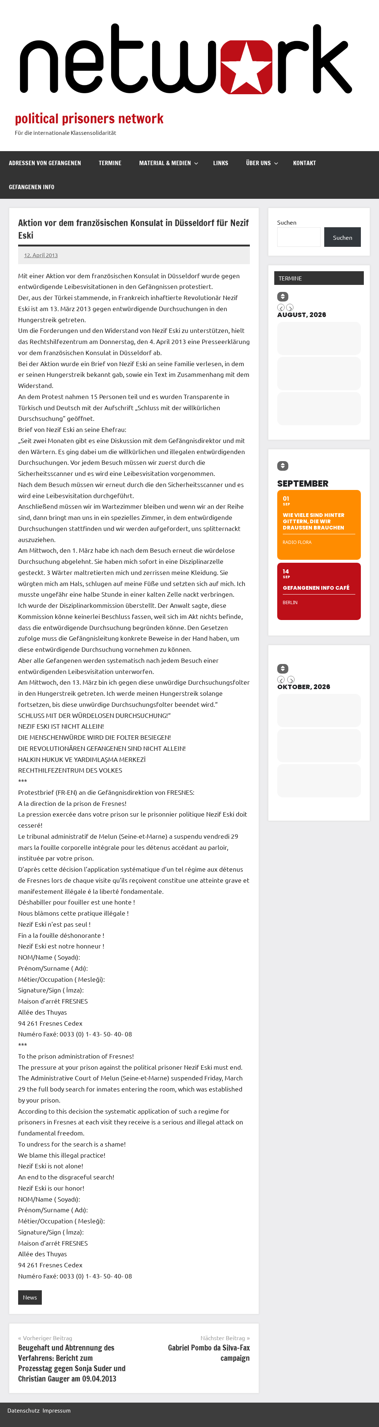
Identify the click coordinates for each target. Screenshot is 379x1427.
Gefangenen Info (31, 187)
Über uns (258, 163)
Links (220, 163)
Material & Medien (165, 163)
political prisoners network (89, 118)
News (30, 1297)
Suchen (286, 222)
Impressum (57, 1410)
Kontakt (304, 163)
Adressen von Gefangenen (45, 163)
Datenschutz (23, 1410)
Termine (110, 163)
